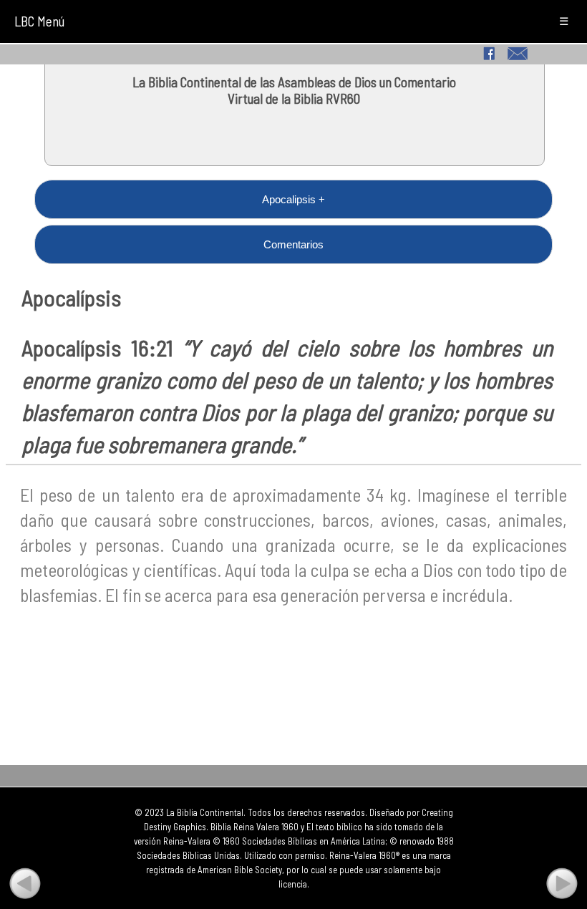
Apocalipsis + (293, 199)
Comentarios (293, 244)
